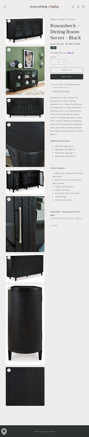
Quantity (53, 57)
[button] (4, 6)
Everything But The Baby (47, 431)
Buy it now (66, 77)
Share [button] (55, 226)
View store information (61, 91)
